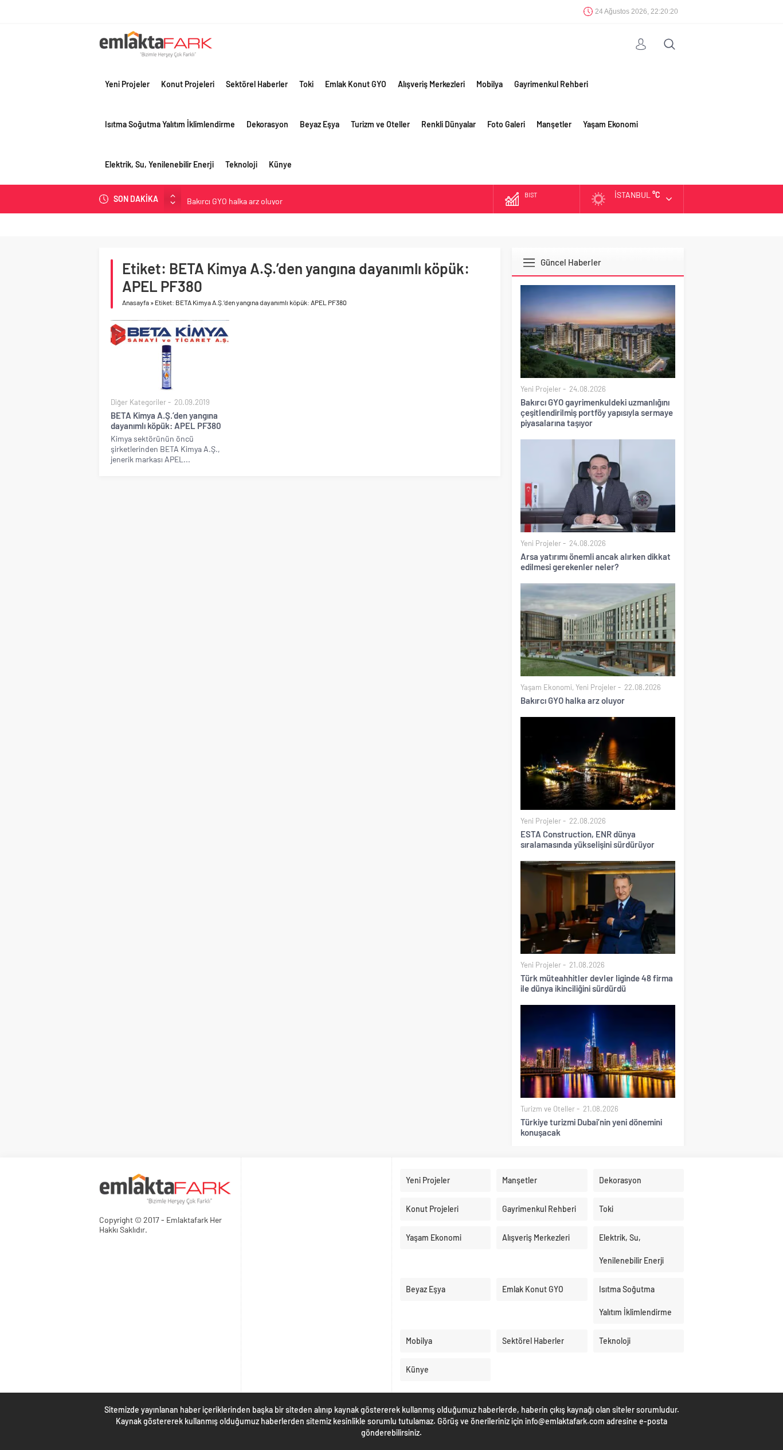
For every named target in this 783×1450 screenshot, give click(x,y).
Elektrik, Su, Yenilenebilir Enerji (159, 164)
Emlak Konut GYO (355, 84)
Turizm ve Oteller (380, 124)
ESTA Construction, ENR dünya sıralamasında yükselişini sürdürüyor (587, 839)
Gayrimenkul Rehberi (551, 84)
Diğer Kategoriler (138, 402)
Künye (280, 164)
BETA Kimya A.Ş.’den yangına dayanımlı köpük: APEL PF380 (166, 420)
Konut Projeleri (187, 84)
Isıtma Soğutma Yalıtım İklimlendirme (170, 124)
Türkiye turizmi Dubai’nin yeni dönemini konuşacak (591, 1127)
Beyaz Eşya (319, 124)
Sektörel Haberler (257, 84)
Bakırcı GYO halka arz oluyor (235, 199)
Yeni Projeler (127, 84)
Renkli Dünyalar (448, 124)
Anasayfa (135, 302)
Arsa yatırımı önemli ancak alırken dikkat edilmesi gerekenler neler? (595, 561)
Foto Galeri (506, 124)
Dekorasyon (267, 124)
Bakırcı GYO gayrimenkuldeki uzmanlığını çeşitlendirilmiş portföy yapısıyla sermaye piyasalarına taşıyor (596, 412)
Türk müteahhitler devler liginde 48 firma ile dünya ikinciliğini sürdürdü (596, 983)
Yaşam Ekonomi (610, 124)
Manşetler (554, 124)
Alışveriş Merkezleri (431, 84)
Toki (306, 84)
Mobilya (489, 84)
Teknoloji (241, 164)
